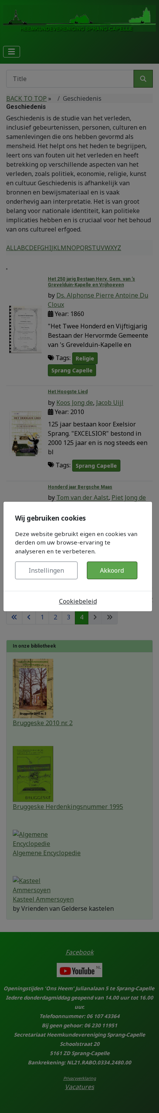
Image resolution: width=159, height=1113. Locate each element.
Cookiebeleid (78, 601)
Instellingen (46, 570)
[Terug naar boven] (145, 1099)
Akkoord (112, 570)
